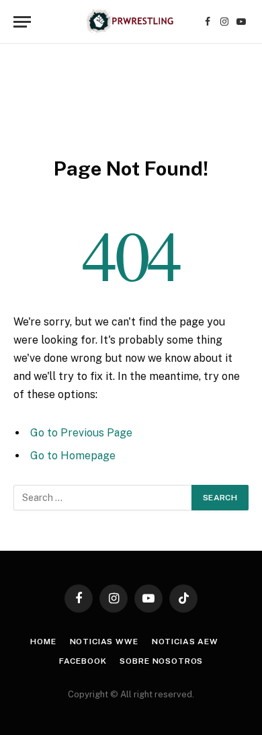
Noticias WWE (104, 641)
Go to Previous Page (81, 432)
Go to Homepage (73, 455)
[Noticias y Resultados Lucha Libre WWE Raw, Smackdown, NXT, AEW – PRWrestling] (130, 22)
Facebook (83, 661)
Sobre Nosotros (161, 661)
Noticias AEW (185, 641)
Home (43, 641)
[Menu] (22, 22)
